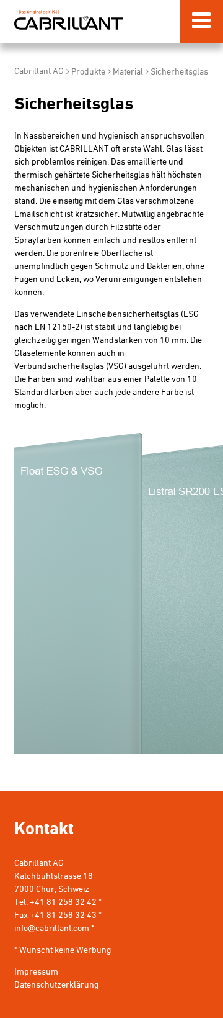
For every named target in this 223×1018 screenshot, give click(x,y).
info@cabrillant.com (51, 929)
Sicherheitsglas (179, 72)
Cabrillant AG (68, 19)
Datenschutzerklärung (56, 985)
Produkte (88, 72)
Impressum (36, 972)
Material (128, 72)
